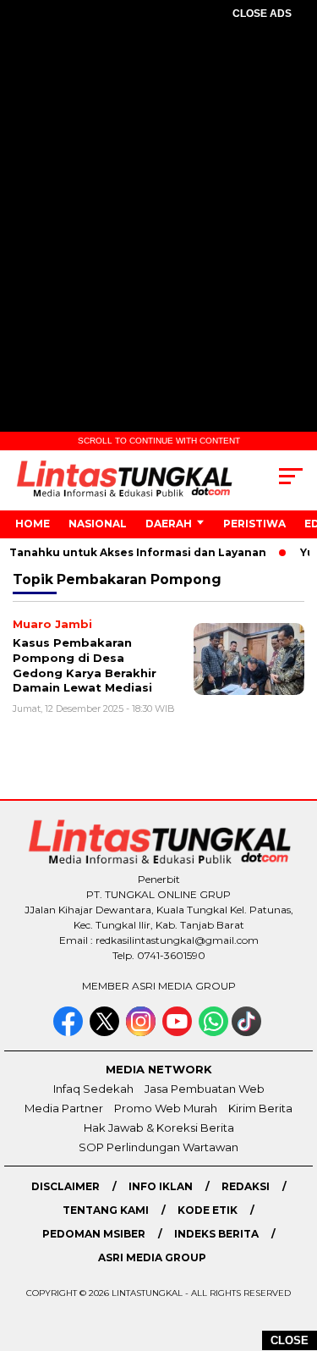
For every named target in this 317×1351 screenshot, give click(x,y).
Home (32, 523)
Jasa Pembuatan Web (205, 1088)
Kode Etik (208, 1210)
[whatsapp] (213, 1032)
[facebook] (69, 1032)
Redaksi (245, 1186)
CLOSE (290, 1340)
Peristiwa (254, 523)
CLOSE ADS (262, 13)
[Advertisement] (158, 206)
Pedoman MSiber (93, 1233)
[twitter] (106, 1032)
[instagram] (142, 1032)
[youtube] (178, 1032)
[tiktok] (248, 1032)
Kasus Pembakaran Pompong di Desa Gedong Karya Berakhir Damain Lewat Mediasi (84, 665)
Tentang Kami (106, 1210)
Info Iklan (160, 1186)
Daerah (168, 523)
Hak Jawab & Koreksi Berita (159, 1127)
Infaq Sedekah (93, 1088)
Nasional (97, 523)
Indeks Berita (216, 1233)
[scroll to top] (294, 1252)
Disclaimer (65, 1186)
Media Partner (64, 1108)
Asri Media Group (152, 1257)
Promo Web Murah (165, 1108)
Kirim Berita (260, 1108)
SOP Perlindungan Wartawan (158, 1147)
